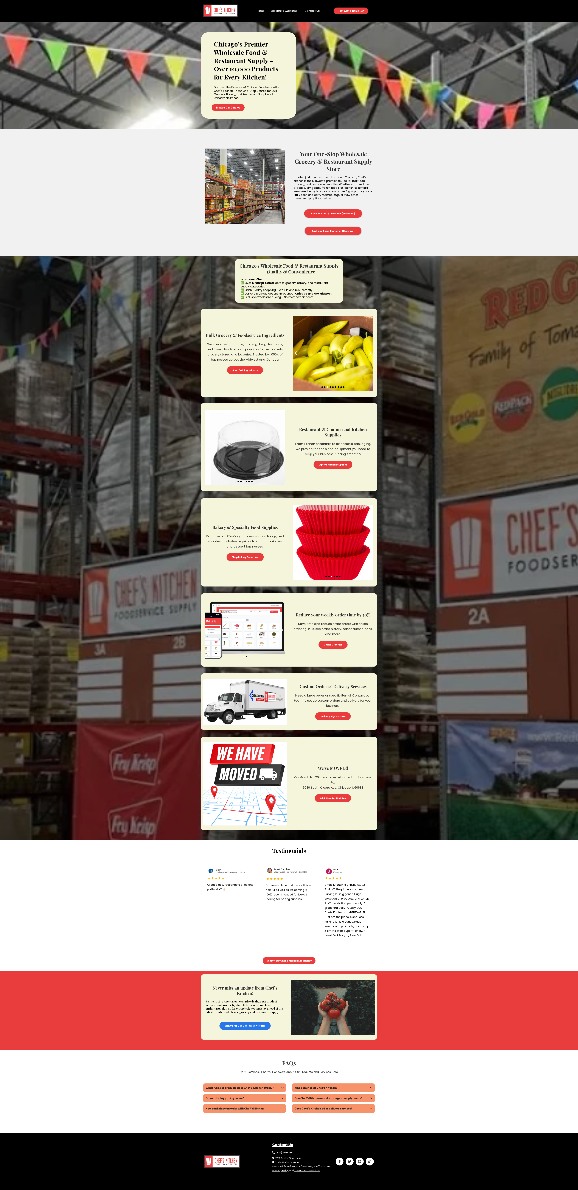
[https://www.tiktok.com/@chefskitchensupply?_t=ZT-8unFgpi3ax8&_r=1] (370, 1161)
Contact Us (312, 11)
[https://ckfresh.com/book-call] (220, 11)
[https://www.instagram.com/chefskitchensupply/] (360, 1161)
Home (260, 11)
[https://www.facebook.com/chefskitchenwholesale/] (339, 1161)
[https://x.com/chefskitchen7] (350, 1161)
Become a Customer (284, 11)
